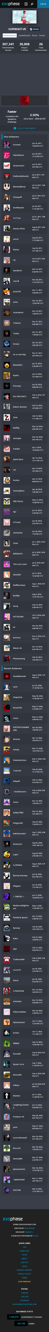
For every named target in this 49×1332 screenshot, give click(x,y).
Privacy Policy (24, 1274)
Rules (24, 1254)
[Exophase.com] (12, 4)
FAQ (24, 1247)
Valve (35, 1236)
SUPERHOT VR (17, 29)
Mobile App (24, 1251)
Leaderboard (24, 35)
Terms (24, 1278)
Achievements (9, 35)
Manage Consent (24, 1270)
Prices (34, 35)
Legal (24, 1266)
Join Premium (24, 1281)
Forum (42, 35)
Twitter (24, 1296)
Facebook (24, 1300)
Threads (24, 1293)
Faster (12, 111)
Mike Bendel (29, 1228)
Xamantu (29, 1232)
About (24, 1258)
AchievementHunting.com (25, 1304)
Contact (25, 1262)
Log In (43, 4)
